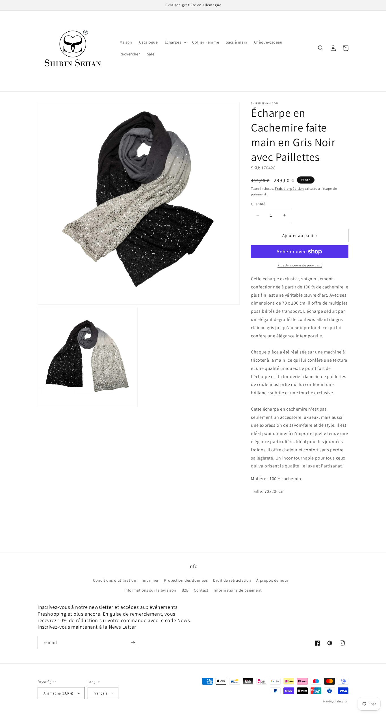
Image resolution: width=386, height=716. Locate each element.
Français (100, 693)
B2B (185, 590)
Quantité (258, 204)
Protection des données (186, 580)
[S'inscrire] (133, 642)
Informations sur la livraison (150, 590)
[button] (175, 42)
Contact (201, 590)
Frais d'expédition (289, 188)
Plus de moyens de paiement (299, 265)
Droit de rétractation (232, 580)
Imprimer (150, 580)
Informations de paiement (238, 590)
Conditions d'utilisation (114, 580)
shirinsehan (340, 701)
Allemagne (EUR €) (58, 693)
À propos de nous (272, 580)
